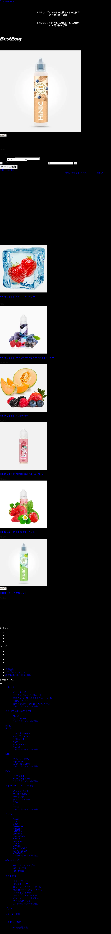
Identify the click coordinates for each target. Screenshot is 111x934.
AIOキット (18, 742)
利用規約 (9, 669)
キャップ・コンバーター (25, 895)
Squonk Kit (18, 747)
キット (8, 728)
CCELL (16, 821)
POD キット (19, 739)
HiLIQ (100, 173)
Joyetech (17, 834)
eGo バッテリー (20, 868)
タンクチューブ (20, 884)
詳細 (65, 15)
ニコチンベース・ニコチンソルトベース (32, 698)
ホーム (3, 44)
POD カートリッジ (22, 778)
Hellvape (17, 829)
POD (7, 177)
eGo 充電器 (18, 871)
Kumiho (16, 838)
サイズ (3, 159)
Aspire (16, 819)
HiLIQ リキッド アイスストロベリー (17, 296)
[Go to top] (1, 683)
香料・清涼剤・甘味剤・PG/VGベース (31, 704)
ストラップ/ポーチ (22, 892)
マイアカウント (13, 633)
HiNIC (84, 173)
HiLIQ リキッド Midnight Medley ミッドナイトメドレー (27, 357)
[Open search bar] (6, 156)
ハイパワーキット (21, 736)
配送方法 (9, 638)
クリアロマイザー (21, 799)
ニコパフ (9, 175)
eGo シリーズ (12, 860)
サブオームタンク (21, 794)
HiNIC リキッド (27, 44)
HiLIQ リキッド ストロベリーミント (17, 532)
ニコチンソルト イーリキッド (27, 695)
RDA (15, 802)
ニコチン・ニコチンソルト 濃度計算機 (24, 662)
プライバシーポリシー (16, 672)
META (16, 716)
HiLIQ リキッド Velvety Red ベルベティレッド (22, 474)
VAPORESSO (20, 851)
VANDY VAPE (20, 848)
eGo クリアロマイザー (24, 865)
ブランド (9, 908)
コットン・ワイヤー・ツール (27, 887)
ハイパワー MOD (21, 759)
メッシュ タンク (21, 791)
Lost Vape (18, 841)
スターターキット (21, 733)
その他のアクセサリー (24, 901)
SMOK (16, 843)
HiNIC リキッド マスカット (13, 593)
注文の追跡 (10, 635)
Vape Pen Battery (21, 764)
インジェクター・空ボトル (26, 898)
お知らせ (9, 651)
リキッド (13, 44)
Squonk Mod (19, 761)
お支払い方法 (11, 641)
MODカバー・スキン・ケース (27, 890)
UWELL (17, 846)
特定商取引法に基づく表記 (18, 675)
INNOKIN (17, 831)
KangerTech (19, 836)
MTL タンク (18, 796)
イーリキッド (19, 692)
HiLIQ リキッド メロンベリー (14, 416)
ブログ (8, 659)
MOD (7, 754)
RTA (15, 804)
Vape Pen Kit (19, 745)
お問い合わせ (11, 654)
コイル (8, 814)
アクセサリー (11, 876)
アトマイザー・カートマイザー (20, 786)
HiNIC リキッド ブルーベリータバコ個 (25, 162)
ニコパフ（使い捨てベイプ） (19, 711)
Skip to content (7, 1)
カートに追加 (9, 166)
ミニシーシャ (19, 718)
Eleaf (15, 824)
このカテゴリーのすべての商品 (25, 706)
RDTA (16, 807)
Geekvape (18, 826)
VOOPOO (17, 853)
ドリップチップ (20, 881)
